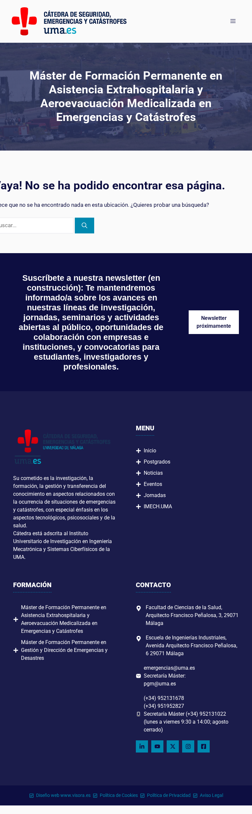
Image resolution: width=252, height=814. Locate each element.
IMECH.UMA (158, 506)
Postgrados (157, 462)
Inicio (150, 450)
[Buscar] (84, 225)
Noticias (153, 473)
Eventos (153, 484)
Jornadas (155, 495)
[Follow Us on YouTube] (157, 746)
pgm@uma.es (160, 684)
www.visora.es (75, 795)
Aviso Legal (211, 795)
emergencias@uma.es (169, 668)
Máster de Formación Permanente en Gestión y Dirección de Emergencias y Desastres (64, 650)
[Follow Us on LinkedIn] (142, 746)
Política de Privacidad (169, 795)
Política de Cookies (119, 795)
